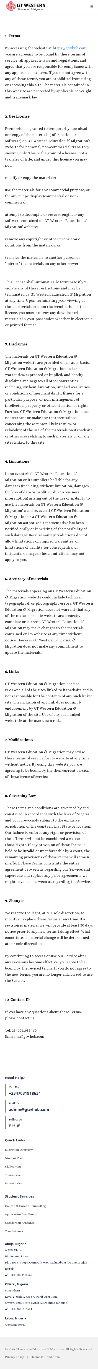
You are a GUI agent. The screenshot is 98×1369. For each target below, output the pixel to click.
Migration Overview (19, 1149)
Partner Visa (13, 1183)
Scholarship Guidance (20, 1222)
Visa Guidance (14, 1231)
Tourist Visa (13, 1175)
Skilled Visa (13, 1166)
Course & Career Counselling (25, 1206)
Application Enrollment (21, 1214)
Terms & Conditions (45, 1357)
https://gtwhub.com (69, 48)
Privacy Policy (14, 1357)
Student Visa (14, 1158)
